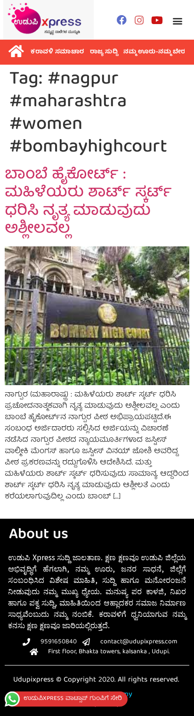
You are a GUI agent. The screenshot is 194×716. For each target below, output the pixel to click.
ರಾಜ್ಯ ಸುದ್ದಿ (104, 52)
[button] (177, 21)
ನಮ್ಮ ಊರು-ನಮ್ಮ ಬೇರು (155, 52)
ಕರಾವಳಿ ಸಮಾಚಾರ (57, 52)
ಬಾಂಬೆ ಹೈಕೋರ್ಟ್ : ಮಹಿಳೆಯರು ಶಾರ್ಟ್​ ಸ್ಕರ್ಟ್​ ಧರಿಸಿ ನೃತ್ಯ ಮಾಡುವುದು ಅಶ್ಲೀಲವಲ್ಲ (88, 202)
